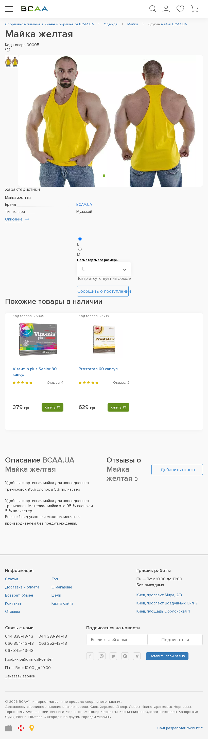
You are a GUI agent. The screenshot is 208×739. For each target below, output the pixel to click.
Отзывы (12, 611)
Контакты (13, 603)
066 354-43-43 (19, 643)
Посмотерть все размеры (97, 260)
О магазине (61, 587)
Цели (56, 595)
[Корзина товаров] (194, 9)
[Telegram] (137, 656)
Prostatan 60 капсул (98, 369)
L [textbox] (83, 269)
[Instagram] (102, 656)
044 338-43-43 (19, 636)
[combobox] (104, 269)
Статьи (11, 579)
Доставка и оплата (22, 587)
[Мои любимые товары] (180, 9)
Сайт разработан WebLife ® (180, 728)
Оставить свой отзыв (167, 656)
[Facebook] (90, 656)
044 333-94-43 (53, 636)
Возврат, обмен (19, 595)
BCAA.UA (84, 204)
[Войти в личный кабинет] (166, 9)
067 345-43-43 (19, 650)
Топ (54, 579)
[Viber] (125, 656)
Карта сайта (62, 603)
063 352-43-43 (53, 643)
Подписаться (175, 639)
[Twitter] (113, 656)
